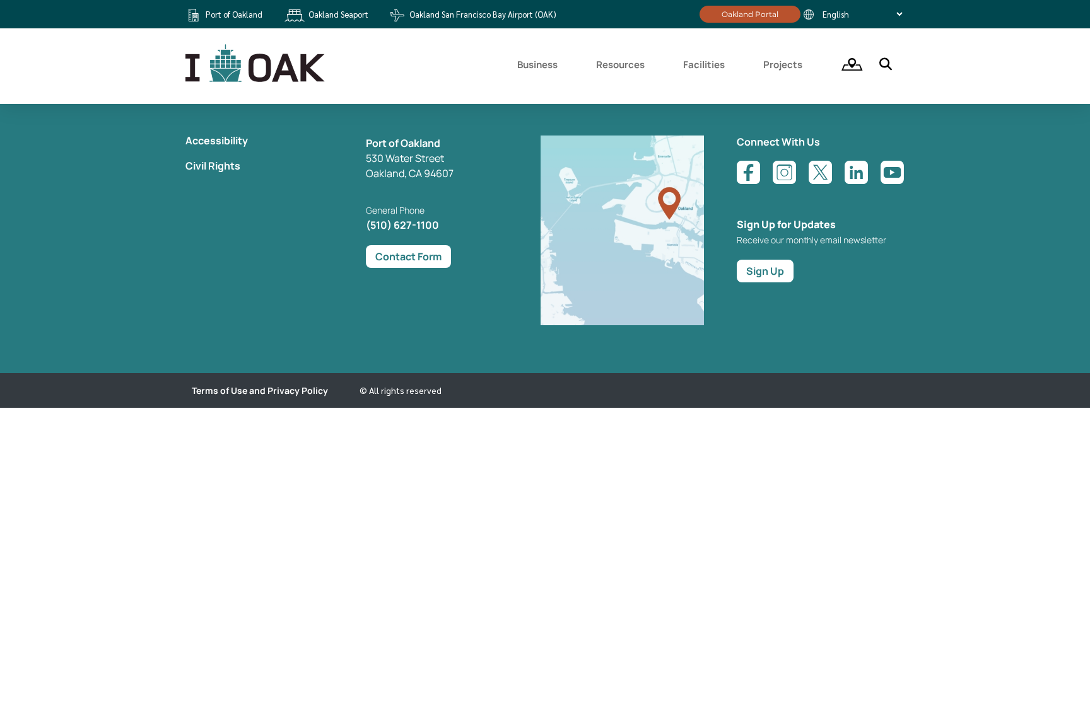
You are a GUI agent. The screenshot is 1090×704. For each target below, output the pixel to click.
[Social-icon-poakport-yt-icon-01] (892, 172)
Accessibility (216, 140)
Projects (782, 64)
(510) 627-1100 (402, 225)
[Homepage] (256, 80)
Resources (620, 64)
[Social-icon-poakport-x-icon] (820, 172)
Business (537, 64)
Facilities (704, 64)
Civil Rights (212, 166)
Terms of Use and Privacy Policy (260, 390)
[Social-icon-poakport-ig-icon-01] (784, 172)
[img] (847, 64)
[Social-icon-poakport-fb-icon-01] (748, 172)
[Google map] (622, 321)
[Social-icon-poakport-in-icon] (856, 172)
